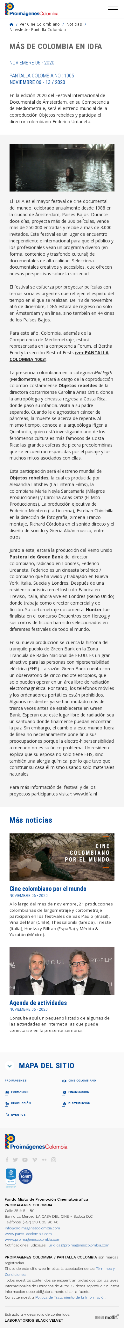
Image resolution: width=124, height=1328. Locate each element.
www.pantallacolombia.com (28, 1234)
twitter (15, 1159)
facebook (7, 1159)
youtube (25, 1159)
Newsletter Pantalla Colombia (38, 29)
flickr (44, 1159)
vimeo (34, 1159)
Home (11, 24)
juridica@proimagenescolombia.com (78, 1245)
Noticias (74, 24)
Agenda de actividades (38, 1003)
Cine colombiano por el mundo (48, 888)
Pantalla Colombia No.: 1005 (42, 79)
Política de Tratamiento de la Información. (71, 1297)
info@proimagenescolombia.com (32, 1228)
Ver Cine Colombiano (40, 24)
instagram (54, 1159)
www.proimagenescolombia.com (32, 1239)
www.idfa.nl (85, 794)
